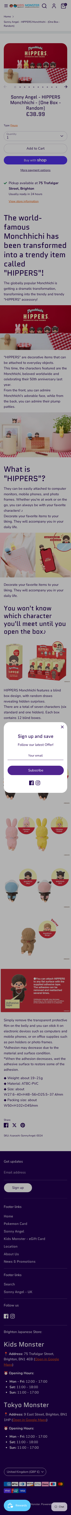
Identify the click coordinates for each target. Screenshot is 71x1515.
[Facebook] (31, 783)
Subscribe (35, 770)
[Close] (62, 727)
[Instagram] (38, 783)
